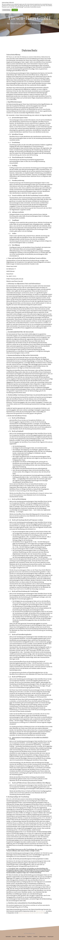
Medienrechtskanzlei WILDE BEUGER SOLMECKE (31, 913)
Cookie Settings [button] (6, 10)
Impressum (50, 936)
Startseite (8, 936)
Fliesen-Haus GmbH (29, 18)
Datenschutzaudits (41, 911)
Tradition (29, 936)
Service (14, 936)
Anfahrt (35, 936)
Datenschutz (42, 936)
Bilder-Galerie (21, 936)
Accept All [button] (15, 10)
